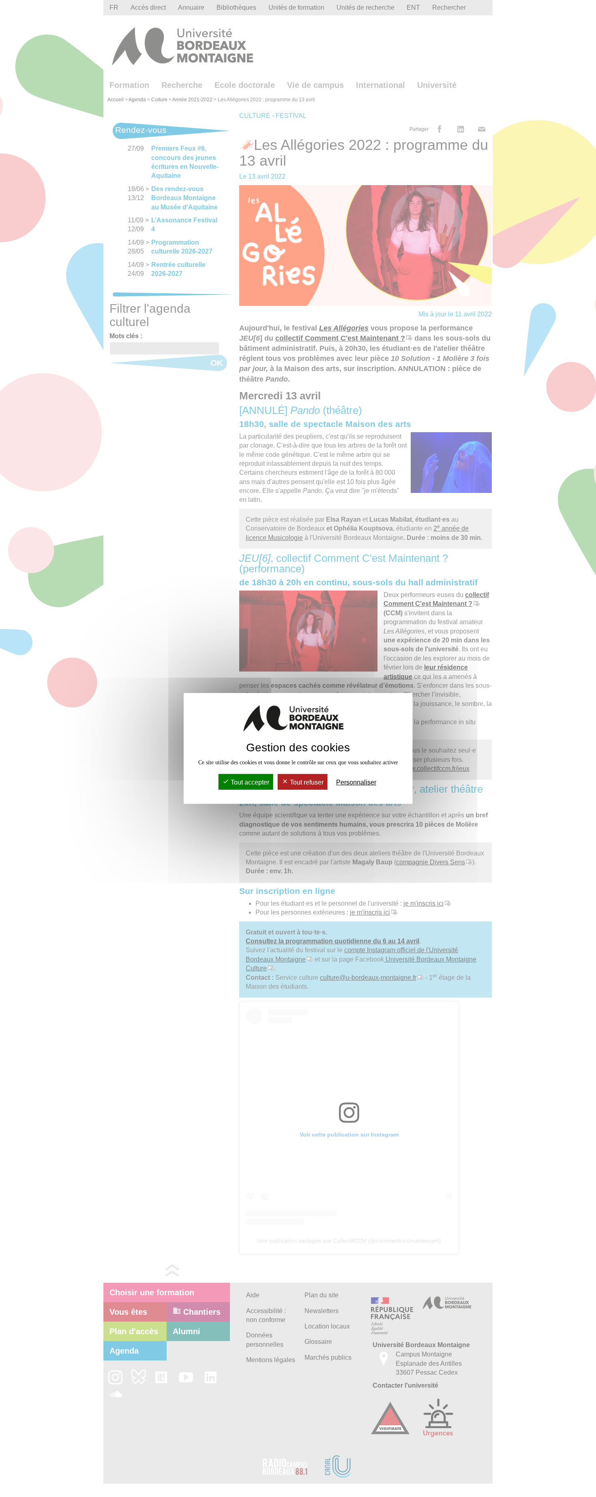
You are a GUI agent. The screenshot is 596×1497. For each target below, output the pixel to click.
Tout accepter (249, 782)
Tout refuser (306, 782)
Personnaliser (356, 782)
